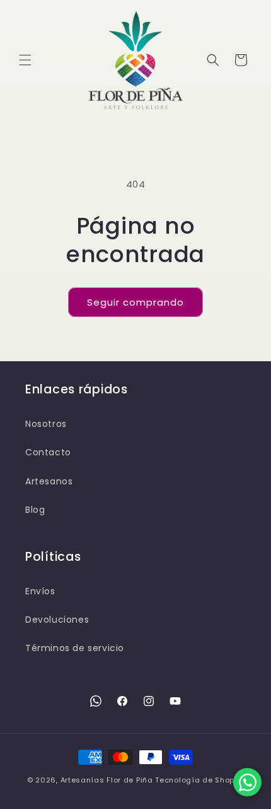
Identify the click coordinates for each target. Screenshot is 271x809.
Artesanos (48, 481)
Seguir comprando (135, 302)
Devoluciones (57, 619)
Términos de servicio (74, 648)
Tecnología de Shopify (199, 780)
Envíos (40, 591)
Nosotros (46, 423)
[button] (25, 60)
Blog (35, 509)
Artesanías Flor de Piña (107, 780)
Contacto (48, 452)
